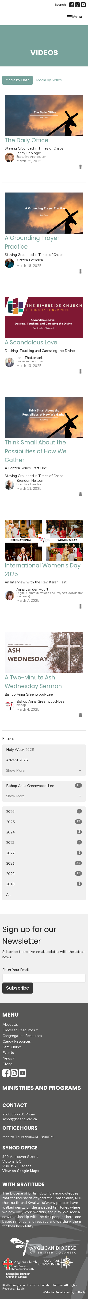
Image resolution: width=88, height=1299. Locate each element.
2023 (43, 842)
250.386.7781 (13, 1114)
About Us (10, 1024)
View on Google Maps (20, 1170)
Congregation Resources (22, 1035)
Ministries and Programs (41, 1088)
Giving (7, 1064)
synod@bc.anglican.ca (19, 1119)
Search (60, 4)
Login (21, 1289)
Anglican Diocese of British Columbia (45, 1247)
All (8, 894)
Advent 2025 (17, 760)
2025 (43, 821)
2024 (43, 832)
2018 (43, 884)
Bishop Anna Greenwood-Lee (43, 785)
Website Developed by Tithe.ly (64, 1292)
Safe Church (12, 1047)
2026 (43, 811)
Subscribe (17, 988)
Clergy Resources (17, 1041)
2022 (43, 853)
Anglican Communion (55, 1262)
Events (8, 1052)
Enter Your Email (15, 970)
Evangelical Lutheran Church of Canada (18, 1273)
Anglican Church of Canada (19, 1263)
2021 (43, 863)
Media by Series (49, 80)
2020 (43, 873)
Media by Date (17, 80)
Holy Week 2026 (20, 749)
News (8, 1058)
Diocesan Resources (19, 1030)
